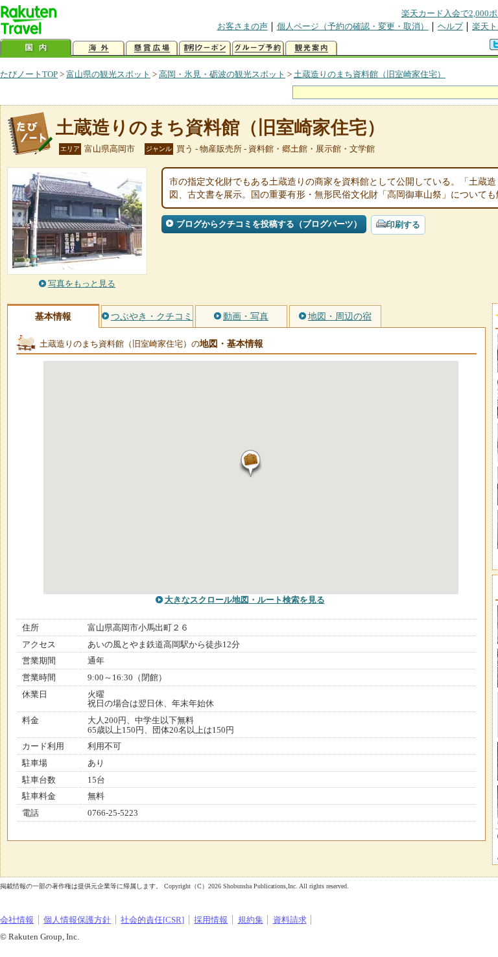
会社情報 (17, 920)
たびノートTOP (29, 74)
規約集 (250, 920)
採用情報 (211, 920)
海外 (98, 48)
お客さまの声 (242, 26)
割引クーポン (205, 48)
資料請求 (290, 920)
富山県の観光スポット (108, 74)
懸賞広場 (152, 48)
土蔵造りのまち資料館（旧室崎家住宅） (369, 74)
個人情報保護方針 (77, 920)
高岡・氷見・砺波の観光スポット (222, 74)
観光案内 (311, 48)
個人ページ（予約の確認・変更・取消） (353, 26)
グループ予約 (258, 48)
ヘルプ (450, 26)
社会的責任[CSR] (152, 920)
